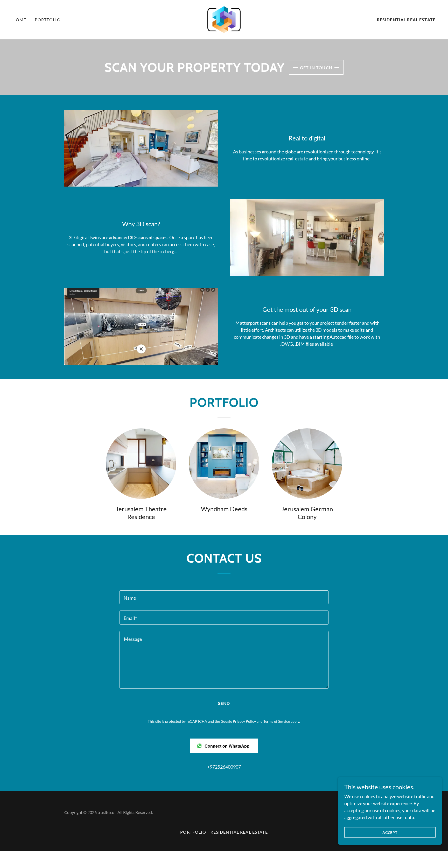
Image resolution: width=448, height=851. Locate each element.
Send (224, 703)
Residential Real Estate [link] (406, 19)
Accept (390, 832)
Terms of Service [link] (276, 721)
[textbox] (224, 597)
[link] (224, 19)
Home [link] (19, 19)
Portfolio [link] (48, 19)
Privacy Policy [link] (244, 721)
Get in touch (316, 67)
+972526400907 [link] (224, 767)
